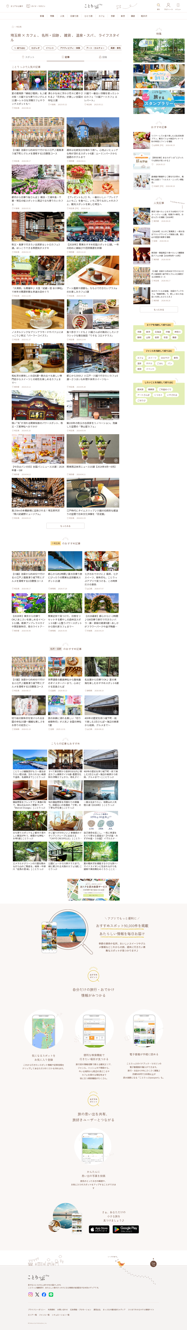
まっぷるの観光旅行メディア (114, 1309)
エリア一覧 (32, 1314)
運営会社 (97, 1309)
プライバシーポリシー (37, 1309)
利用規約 (51, 1309)
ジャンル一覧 (44, 1314)
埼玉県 (18, 27)
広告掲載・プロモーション (80, 1309)
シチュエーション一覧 (60, 1314)
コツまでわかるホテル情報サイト (141, 1309)
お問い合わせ (62, 1309)
